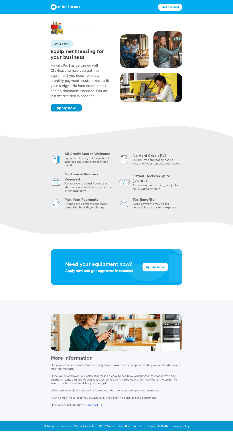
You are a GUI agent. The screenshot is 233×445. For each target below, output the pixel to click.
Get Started (170, 7)
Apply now (66, 108)
